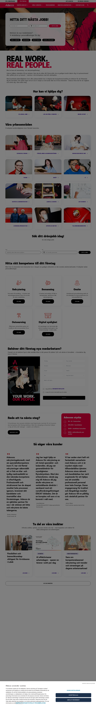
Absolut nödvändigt (73, 700)
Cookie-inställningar (73, 690)
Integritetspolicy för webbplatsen (34, 703)
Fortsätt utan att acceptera (88, 683)
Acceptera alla (73, 695)
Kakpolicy (19, 703)
